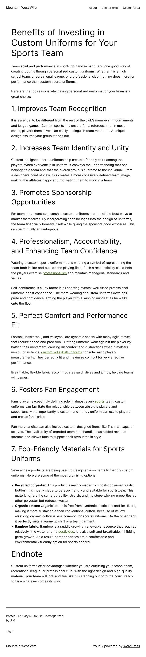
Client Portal (110, 7)
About (93, 7)
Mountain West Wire (21, 7)
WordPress (131, 646)
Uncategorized (53, 616)
